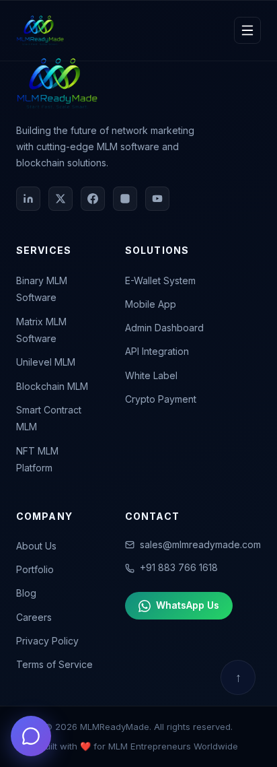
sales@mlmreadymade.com (200, 544)
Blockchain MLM (52, 386)
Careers (34, 617)
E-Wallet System (160, 280)
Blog (26, 593)
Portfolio (35, 569)
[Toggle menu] (247, 30)
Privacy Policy (47, 640)
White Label (151, 375)
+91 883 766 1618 (179, 567)
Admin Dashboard (164, 327)
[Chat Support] (31, 736)
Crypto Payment (160, 399)
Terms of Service (54, 664)
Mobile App (150, 304)
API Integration (157, 351)
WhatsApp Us (187, 605)
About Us (36, 546)
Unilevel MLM (45, 362)
